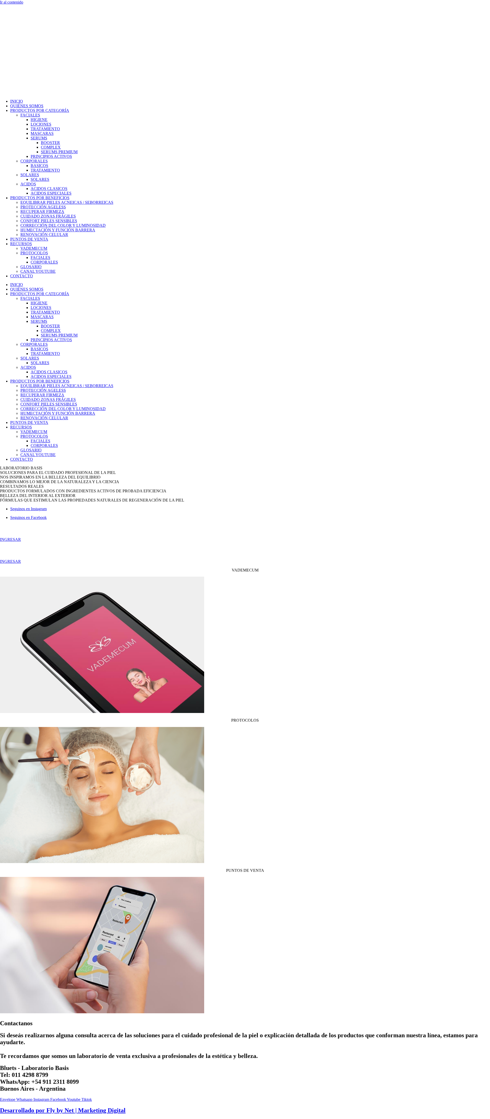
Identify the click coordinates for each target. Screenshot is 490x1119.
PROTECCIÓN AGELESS (43, 207)
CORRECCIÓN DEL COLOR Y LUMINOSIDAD (63, 225)
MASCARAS (42, 133)
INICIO (16, 101)
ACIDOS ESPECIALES (51, 193)
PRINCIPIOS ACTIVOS (51, 156)
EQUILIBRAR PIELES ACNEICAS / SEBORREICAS (66, 202)
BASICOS (39, 165)
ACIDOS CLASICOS (49, 188)
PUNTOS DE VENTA (29, 239)
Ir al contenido (11, 2)
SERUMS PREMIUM (59, 152)
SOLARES (29, 175)
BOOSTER (50, 142)
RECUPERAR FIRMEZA (42, 211)
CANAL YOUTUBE (38, 271)
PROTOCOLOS (34, 253)
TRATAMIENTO (45, 129)
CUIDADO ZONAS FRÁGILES (48, 216)
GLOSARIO (31, 267)
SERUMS (39, 138)
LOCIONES (41, 124)
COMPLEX (51, 147)
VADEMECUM (33, 248)
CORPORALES (34, 161)
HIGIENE (39, 119)
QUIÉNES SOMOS (26, 106)
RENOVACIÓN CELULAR (44, 234)
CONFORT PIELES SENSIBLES (48, 221)
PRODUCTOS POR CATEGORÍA (39, 110)
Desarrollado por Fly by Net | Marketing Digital (63, 1110)
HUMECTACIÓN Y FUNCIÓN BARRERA (57, 230)
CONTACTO (21, 276)
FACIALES (30, 115)
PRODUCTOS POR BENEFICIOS (39, 198)
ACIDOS (28, 184)
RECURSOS (21, 244)
